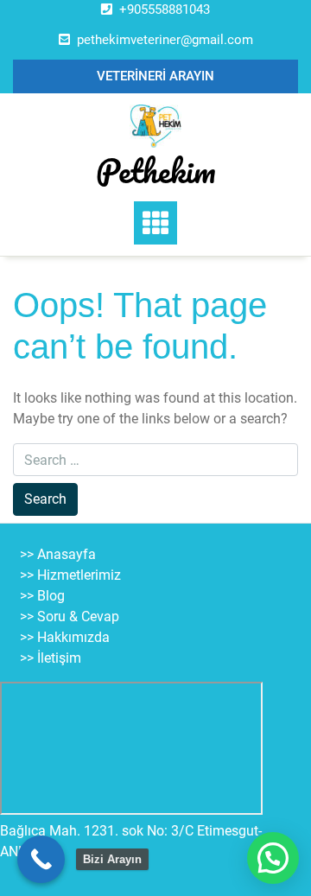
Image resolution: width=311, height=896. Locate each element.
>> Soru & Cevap (69, 616)
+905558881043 (164, 9)
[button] (273, 858)
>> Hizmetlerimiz (70, 575)
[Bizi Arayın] (41, 859)
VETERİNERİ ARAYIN (155, 76)
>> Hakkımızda (65, 637)
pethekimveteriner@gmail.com (165, 40)
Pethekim (156, 170)
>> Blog (42, 596)
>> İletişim (50, 658)
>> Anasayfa (58, 554)
